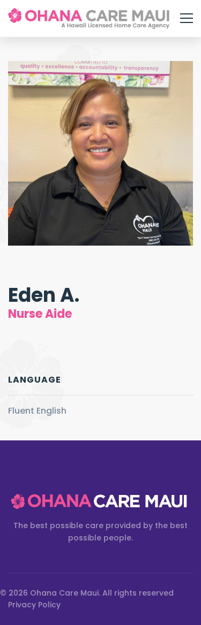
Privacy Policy (34, 604)
